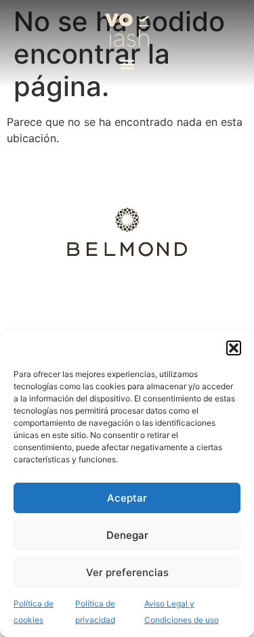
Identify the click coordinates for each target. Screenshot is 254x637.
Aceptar (127, 497)
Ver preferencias (127, 572)
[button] (233, 348)
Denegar (127, 535)
